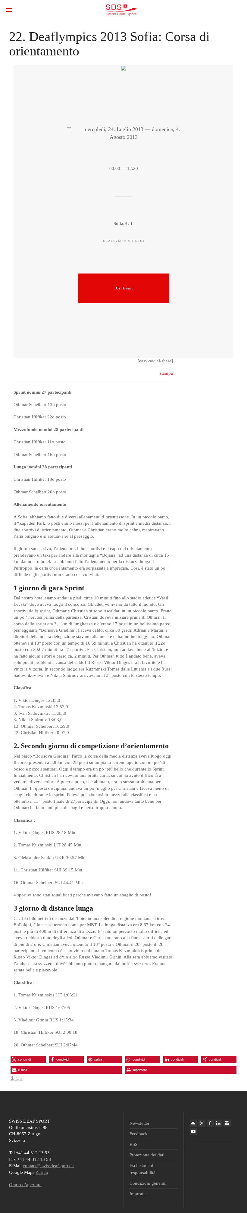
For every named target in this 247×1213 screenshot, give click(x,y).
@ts (19, 1078)
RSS (133, 1144)
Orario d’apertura (25, 1184)
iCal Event (123, 288)
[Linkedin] (218, 1123)
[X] (201, 1123)
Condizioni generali (148, 1183)
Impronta (138, 1193)
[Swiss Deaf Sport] (121, 9)
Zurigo (42, 1172)
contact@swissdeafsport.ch (48, 1165)
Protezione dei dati (147, 1154)
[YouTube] (193, 1131)
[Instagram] (227, 1123)
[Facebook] (210, 1123)
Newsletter (139, 1123)
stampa (166, 373)
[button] (28, 1059)
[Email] (193, 1123)
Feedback (139, 1133)
